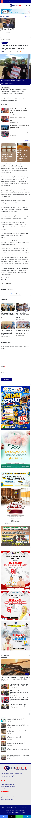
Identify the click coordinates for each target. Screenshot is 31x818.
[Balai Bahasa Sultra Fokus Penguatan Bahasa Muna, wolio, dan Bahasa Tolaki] (5, 686)
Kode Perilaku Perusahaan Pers (13, 812)
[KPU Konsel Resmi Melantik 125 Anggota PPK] (5, 134)
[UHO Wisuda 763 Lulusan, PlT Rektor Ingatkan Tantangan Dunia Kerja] (5, 706)
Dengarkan (6, 87)
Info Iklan (23, 812)
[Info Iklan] (15, 11)
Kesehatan (8, 39)
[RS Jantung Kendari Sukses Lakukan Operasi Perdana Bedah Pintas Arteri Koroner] (23, 325)
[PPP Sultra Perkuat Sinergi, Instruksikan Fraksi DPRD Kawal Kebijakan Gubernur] (5, 700)
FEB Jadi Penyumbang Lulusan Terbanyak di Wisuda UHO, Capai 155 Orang (19, 692)
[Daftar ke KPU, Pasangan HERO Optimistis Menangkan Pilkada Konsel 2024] (5, 119)
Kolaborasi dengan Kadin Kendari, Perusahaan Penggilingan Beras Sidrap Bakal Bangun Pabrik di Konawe (22, 314)
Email (2, 372)
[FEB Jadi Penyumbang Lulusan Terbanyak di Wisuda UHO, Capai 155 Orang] (5, 693)
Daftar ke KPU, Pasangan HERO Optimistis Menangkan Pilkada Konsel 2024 (19, 119)
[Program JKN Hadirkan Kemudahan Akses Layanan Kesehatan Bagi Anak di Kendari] (8, 325)
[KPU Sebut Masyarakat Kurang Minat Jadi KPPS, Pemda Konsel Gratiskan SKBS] (5, 110)
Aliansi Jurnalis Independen (7, 799)
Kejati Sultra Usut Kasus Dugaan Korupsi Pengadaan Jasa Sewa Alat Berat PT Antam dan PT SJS (18, 749)
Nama (3, 366)
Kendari (5, 774)
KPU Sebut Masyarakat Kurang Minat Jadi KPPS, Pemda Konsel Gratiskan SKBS (19, 110)
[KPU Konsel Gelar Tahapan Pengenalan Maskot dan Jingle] (5, 127)
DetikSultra (5, 51)
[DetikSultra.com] (15, 5)
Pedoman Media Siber (20, 810)
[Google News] (15, 294)
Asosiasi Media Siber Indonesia (8, 796)
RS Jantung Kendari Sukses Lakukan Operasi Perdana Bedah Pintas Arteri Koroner (22, 332)
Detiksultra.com (25, 807)
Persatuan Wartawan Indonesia (8, 797)
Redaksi (12, 810)
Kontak (7, 810)
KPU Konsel (10, 289)
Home (3, 39)
